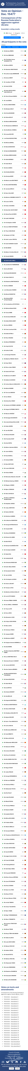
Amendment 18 (15, 1035)
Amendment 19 (15, 1037)
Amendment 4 (14, 1003)
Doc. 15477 (20, 994)
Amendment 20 (15, 1039)
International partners (14, 1056)
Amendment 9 (14, 1015)
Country (9, 46)
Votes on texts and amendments (11, 37)
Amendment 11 (15, 1019)
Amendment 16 (15, 1030)
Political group (15, 46)
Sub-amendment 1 (16, 1046)
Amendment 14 (15, 1026)
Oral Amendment (15, 1041)
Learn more (22, 1066)
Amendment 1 (14, 997)
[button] (23, 38)
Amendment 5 (14, 1006)
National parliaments (14, 1054)
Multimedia (20, 1058)
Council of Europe (14, 1052)
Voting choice (23, 46)
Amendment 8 (14, 1012)
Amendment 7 (14, 1010)
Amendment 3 (14, 1001)
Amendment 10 (15, 1017)
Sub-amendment (15, 1044)
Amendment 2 (14, 999)
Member (4, 46)
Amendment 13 (15, 1024)
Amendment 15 (15, 1028)
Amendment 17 (15, 1032)
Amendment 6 (14, 1008)
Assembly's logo (10, 1058)
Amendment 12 (15, 1021)
